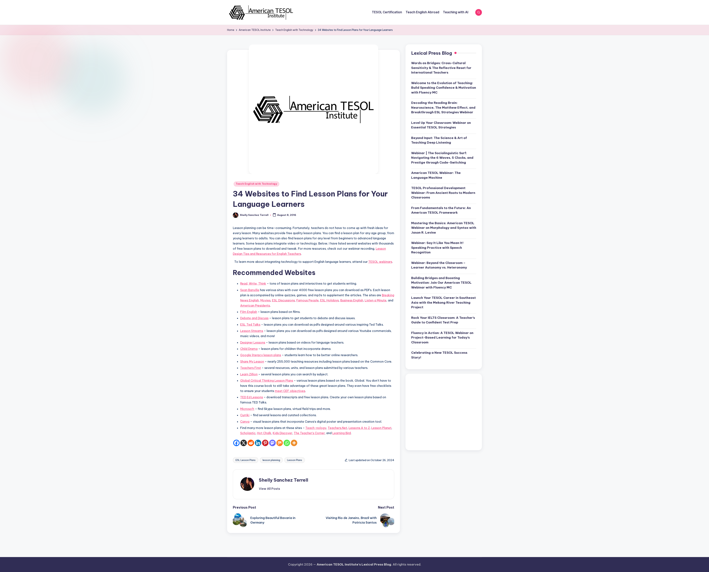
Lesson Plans (294, 460)
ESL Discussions (283, 300)
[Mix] (279, 443)
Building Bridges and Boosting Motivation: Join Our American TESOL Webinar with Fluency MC (441, 283)
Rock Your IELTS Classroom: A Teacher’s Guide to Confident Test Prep (443, 320)
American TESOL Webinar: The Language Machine (436, 175)
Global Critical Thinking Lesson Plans (266, 380)
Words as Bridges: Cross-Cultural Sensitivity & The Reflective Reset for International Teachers (441, 68)
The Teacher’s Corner (309, 433)
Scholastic (248, 433)
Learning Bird (341, 433)
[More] (294, 443)
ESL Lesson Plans (246, 460)
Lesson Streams (251, 331)
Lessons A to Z (359, 428)
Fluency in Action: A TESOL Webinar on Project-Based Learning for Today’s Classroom (442, 337)
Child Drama (249, 349)
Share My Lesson (252, 361)
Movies (265, 300)
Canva (244, 421)
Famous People (307, 300)
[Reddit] (251, 443)
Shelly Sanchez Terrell (283, 480)
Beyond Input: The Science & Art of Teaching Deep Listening (439, 140)
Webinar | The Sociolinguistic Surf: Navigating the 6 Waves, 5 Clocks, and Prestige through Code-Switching (442, 158)
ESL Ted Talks (250, 324)
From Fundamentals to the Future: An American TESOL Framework (441, 210)
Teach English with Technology (256, 183)
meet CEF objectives (290, 391)
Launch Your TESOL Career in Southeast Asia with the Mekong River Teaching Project (443, 302)
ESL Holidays (329, 300)
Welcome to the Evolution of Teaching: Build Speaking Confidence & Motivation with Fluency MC (443, 88)
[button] (269, 488)
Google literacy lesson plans (260, 355)
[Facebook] (236, 443)
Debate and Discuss (254, 318)
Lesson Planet (381, 428)
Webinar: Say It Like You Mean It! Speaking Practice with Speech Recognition (437, 247)
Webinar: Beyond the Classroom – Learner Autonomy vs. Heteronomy (439, 265)
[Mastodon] (272, 443)
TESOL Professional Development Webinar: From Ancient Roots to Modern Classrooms (443, 193)
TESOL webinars (380, 262)
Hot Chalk (264, 433)
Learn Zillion (249, 374)
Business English (351, 300)
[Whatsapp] (287, 443)
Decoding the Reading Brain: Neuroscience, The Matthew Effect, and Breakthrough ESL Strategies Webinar (443, 107)
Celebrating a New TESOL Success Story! (439, 355)
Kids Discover (282, 433)
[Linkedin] (258, 443)
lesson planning (271, 460)
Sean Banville (249, 290)
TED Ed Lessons (251, 397)
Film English (248, 312)
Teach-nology (315, 428)
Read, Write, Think (253, 283)
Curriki (244, 415)
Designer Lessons (252, 342)
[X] (243, 443)
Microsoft (247, 409)
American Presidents (255, 305)
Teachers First (250, 368)
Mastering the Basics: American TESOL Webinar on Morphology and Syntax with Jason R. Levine (443, 228)
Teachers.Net (337, 428)
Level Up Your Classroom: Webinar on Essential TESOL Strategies (441, 125)
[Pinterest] (265, 443)
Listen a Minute (375, 300)
